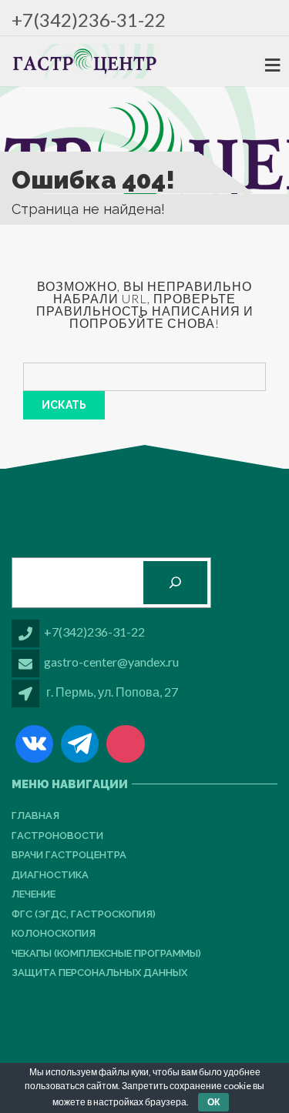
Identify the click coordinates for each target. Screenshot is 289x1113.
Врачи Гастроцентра (69, 855)
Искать (64, 405)
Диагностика (50, 875)
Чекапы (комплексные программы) (106, 953)
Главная (35, 815)
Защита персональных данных (99, 972)
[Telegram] (79, 744)
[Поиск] (175, 582)
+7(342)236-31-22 (89, 19)
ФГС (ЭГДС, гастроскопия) (84, 914)
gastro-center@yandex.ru (111, 661)
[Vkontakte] (34, 744)
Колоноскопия (54, 933)
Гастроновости (57, 835)
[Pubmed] (125, 744)
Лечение (33, 894)
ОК (213, 1102)
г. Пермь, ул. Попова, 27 (112, 691)
